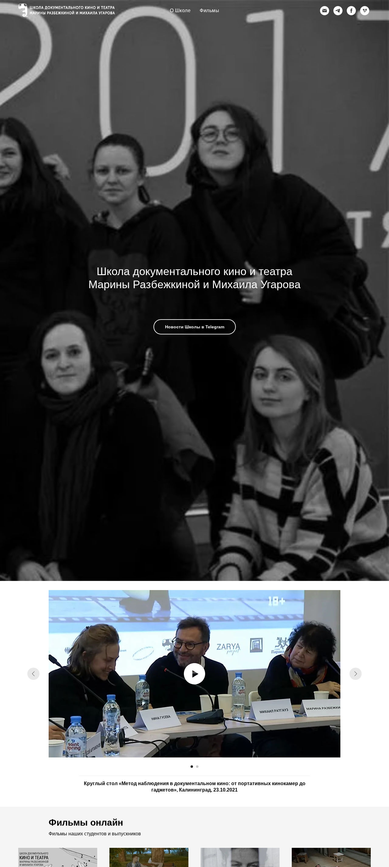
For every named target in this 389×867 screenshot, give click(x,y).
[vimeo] (364, 10)
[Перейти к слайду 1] (192, 766)
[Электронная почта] (324, 10)
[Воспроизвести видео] (194, 673)
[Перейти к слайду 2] (197, 766)
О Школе (180, 10)
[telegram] (338, 10)
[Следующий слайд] (355, 674)
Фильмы (209, 10)
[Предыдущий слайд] (33, 674)
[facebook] (351, 10)
